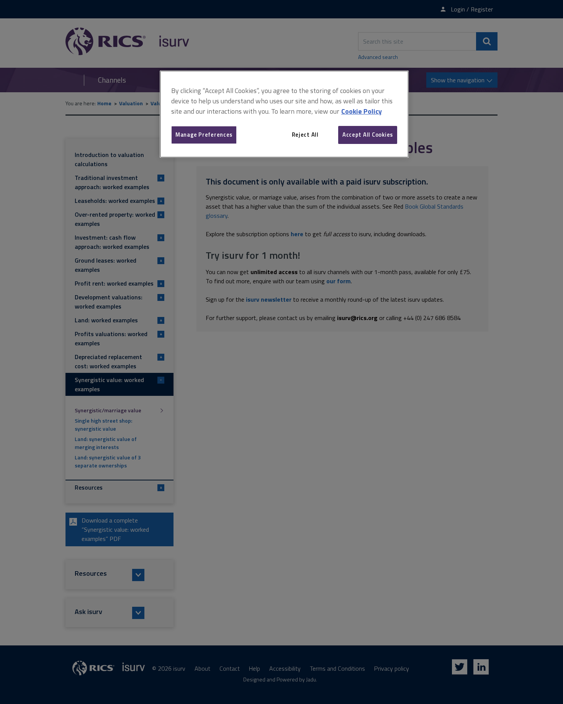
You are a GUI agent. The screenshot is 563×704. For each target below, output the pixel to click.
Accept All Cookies (367, 134)
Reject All (305, 134)
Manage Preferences (203, 134)
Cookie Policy (361, 111)
